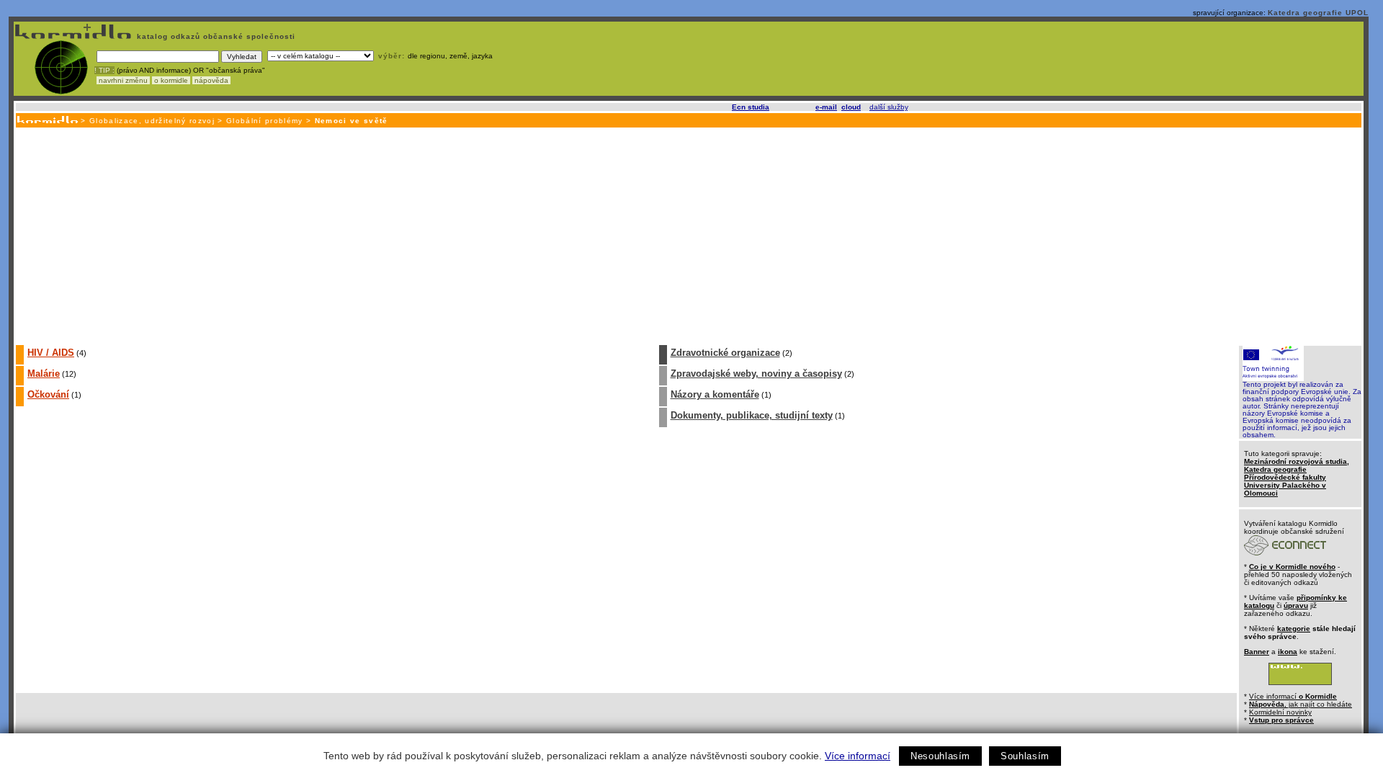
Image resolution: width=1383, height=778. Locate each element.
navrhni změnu (123, 80)
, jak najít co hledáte (1300, 704)
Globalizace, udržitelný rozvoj (152, 121)
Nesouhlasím (940, 756)
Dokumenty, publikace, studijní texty (752, 415)
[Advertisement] (688, 235)
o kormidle (171, 80)
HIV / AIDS (50, 352)
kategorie (1293, 628)
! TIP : (104, 70)
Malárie (43, 373)
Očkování (48, 394)
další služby (888, 107)
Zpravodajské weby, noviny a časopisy (756, 373)
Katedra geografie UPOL (1318, 13)
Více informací (857, 755)
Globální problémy (264, 121)
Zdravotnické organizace (725, 352)
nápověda (211, 80)
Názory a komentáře (715, 394)
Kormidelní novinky (1280, 712)
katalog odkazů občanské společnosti (214, 36)
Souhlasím (1025, 756)
